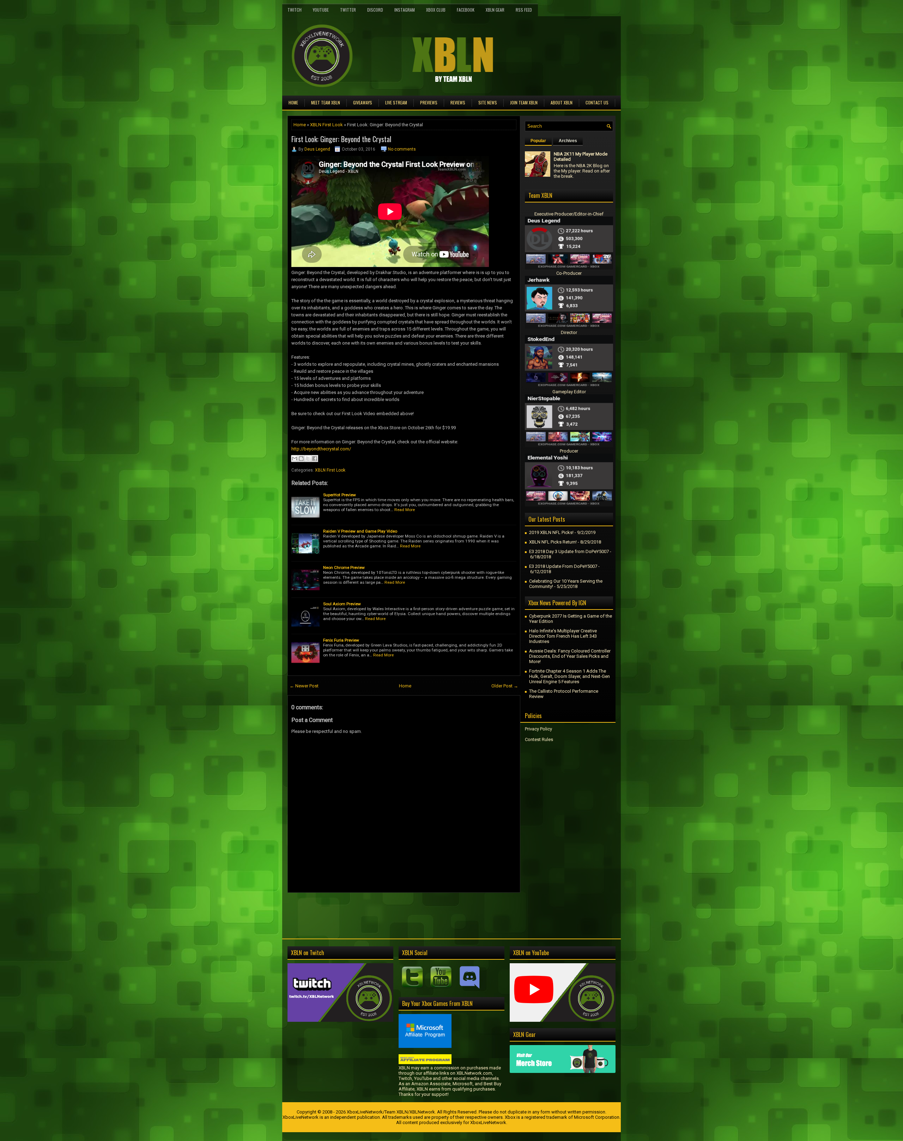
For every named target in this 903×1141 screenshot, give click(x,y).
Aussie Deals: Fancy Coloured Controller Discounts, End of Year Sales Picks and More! (570, 656)
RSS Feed (524, 10)
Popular (538, 140)
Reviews (457, 102)
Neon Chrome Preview (344, 567)
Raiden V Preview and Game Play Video (360, 531)
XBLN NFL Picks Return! (553, 542)
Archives (568, 140)
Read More (404, 509)
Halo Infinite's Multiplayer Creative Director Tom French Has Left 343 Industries (563, 636)
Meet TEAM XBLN (325, 102)
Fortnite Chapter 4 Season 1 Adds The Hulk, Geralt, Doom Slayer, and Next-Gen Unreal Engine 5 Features (569, 676)
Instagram (404, 10)
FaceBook (465, 10)
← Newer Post (304, 685)
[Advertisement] (370, 908)
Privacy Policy (538, 729)
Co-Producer (569, 273)
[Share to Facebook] (314, 458)
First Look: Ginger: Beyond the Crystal (341, 138)
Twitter (348, 10)
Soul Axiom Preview (342, 603)
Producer (569, 451)
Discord (375, 10)
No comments (402, 149)
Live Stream (396, 102)
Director (569, 332)
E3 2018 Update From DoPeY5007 (563, 566)
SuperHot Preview (339, 494)
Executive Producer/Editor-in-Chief (569, 214)
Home (293, 102)
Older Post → (504, 685)
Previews (428, 102)
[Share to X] (307, 458)
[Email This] (294, 458)
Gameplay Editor (569, 391)
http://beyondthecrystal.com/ (321, 448)
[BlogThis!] (301, 458)
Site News (487, 102)
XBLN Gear (495, 10)
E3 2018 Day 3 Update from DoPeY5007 (569, 551)
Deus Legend (317, 149)
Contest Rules (539, 739)
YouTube (321, 10)
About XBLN (561, 102)
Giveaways (362, 102)
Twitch (294, 10)
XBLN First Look (326, 124)
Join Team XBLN (524, 102)
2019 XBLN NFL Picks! (551, 532)
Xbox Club (436, 10)
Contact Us (597, 102)
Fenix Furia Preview (341, 640)
